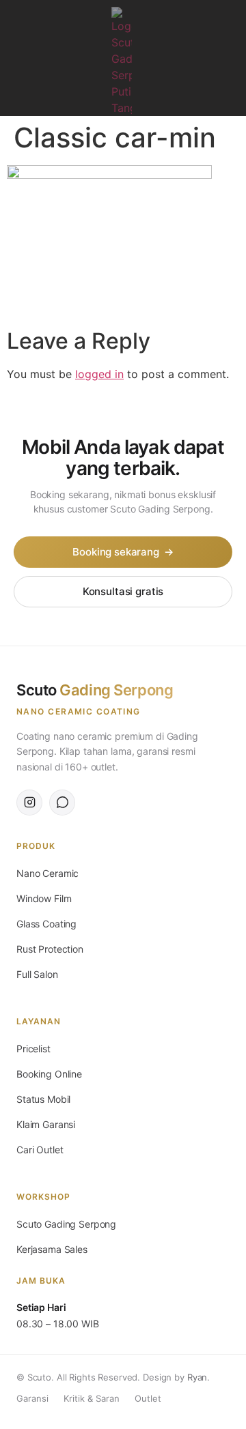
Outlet (148, 1398)
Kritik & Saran (92, 1398)
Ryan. (198, 1377)
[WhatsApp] (62, 802)
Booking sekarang (122, 551)
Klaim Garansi (45, 1124)
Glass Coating (46, 923)
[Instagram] (225, 61)
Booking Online (49, 1074)
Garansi (32, 1398)
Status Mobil (43, 1099)
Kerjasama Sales (51, 1249)
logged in (99, 374)
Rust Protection (49, 949)
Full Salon (37, 974)
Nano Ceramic (47, 873)
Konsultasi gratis (123, 591)
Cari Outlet (39, 1149)
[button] (20, 18)
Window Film (43, 898)
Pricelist (33, 1048)
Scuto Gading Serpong (66, 1224)
